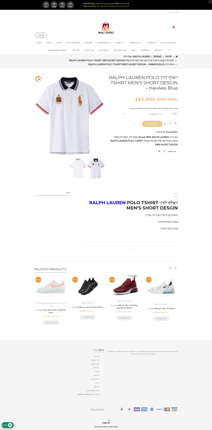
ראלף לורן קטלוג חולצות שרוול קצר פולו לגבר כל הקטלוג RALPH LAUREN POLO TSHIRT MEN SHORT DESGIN (121, 60)
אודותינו (96, 356)
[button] (39, 79)
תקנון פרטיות (94, 379)
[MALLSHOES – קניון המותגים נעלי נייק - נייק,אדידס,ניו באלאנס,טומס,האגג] (106, 27)
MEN (148, 137)
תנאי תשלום (95, 364)
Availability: (172, 131)
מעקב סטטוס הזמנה (92, 390)
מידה (174, 113)
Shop (168, 56)
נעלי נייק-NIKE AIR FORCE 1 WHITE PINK (51, 311)
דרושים (96, 375)
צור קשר (96, 387)
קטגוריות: (173, 137)
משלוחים (96, 368)
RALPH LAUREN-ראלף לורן (136, 56)
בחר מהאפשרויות (51, 323)
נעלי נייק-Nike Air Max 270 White (161, 308)
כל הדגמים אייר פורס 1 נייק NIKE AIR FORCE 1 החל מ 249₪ (51, 304)
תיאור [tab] (68, 193)
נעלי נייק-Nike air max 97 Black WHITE (87, 307)
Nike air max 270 (124, 301)
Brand (158, 56)
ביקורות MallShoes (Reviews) (88, 394)
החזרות (96, 371)
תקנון (97, 383)
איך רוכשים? (95, 360)
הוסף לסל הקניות (152, 124)
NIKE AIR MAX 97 (87, 303)
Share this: (172, 151)
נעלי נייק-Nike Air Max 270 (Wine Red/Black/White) (124, 306)
